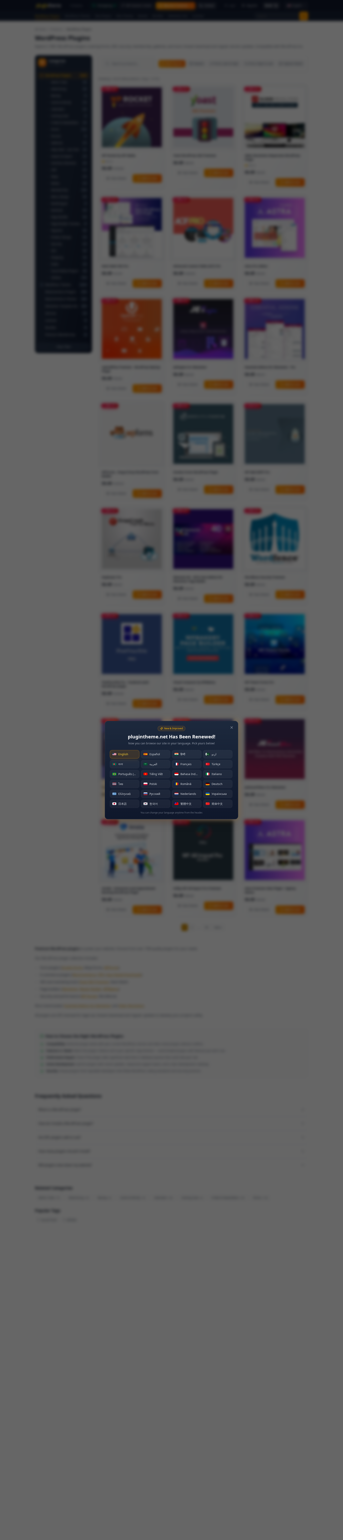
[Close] (231, 727)
